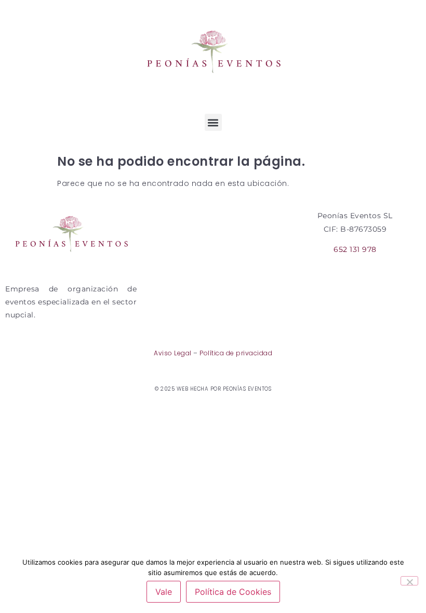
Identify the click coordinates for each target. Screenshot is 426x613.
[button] (213, 122)
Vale (163, 592)
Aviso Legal (173, 353)
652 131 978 (355, 249)
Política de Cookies (233, 592)
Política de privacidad (235, 353)
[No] (409, 580)
